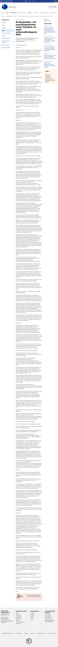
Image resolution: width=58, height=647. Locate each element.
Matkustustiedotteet (6, 38)
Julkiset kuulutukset (6, 47)
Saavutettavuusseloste (40, 633)
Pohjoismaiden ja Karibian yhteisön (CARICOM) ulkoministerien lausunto (50, 57)
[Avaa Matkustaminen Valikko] (26, 13)
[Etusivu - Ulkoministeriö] (11, 7)
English (34, 1)
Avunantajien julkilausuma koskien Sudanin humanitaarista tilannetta (49, 65)
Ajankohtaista (8, 16)
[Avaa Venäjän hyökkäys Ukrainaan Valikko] (13, 42)
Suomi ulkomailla (48, 615)
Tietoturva (32, 633)
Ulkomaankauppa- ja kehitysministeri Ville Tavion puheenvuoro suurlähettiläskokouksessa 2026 (50, 30)
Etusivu (3, 16)
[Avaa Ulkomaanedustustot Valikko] (49, 13)
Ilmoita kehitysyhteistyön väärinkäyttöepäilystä (49, 621)
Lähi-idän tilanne (5, 45)
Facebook (32, 617)
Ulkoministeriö (47, 614)
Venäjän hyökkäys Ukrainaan (5, 41)
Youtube (31, 619)
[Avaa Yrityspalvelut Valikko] (32, 13)
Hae (55, 7)
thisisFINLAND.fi (48, 617)
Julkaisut (4, 35)
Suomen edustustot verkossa (7, 633)
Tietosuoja (26, 633)
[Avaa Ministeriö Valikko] (38, 13)
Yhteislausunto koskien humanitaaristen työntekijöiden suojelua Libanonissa (49, 40)
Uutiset (3, 25)
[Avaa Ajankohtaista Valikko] (17, 13)
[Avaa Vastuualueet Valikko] (9, 13)
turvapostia (5, 619)
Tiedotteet (4, 22)
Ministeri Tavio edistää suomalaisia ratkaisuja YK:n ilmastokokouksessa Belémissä (50, 48)
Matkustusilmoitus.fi (48, 618)
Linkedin (31, 616)
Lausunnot (4, 27)
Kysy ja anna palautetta (51, 633)
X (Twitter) (32, 612)
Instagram (32, 614)
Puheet (14, 16)
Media (56, 1)
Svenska (30, 1)
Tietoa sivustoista (18, 633)
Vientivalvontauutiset (6, 33)
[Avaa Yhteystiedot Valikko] (56, 13)
